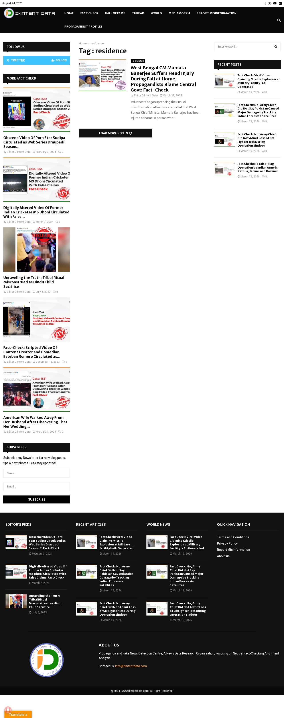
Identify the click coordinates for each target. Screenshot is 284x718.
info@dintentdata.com (131, 666)
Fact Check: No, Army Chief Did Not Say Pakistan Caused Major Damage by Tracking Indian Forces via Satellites (258, 110)
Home (69, 13)
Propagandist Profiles (83, 26)
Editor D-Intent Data (146, 95)
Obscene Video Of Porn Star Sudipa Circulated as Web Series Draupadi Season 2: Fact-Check (47, 542)
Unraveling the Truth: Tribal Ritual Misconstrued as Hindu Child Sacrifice (33, 282)
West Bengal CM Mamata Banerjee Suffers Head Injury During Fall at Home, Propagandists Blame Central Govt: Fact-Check (163, 79)
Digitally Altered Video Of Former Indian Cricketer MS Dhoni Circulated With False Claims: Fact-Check (48, 572)
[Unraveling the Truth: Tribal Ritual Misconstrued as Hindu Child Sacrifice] (36, 249)
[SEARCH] (276, 46)
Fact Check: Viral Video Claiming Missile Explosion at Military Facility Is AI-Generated (258, 81)
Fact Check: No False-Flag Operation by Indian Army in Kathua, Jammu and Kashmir (257, 167)
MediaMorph (179, 13)
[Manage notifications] (8, 710)
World (156, 13)
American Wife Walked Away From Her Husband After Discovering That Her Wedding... (35, 422)
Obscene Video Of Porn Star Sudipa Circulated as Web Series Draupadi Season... (34, 142)
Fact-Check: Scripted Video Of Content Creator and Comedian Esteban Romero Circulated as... (31, 352)
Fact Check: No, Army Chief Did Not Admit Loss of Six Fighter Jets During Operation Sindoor (256, 139)
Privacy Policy (227, 543)
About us (223, 556)
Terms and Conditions (233, 537)
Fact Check (89, 13)
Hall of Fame (115, 13)
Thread (138, 13)
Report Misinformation (217, 13)
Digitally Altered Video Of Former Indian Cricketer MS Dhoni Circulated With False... (36, 212)
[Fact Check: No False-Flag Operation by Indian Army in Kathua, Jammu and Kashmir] (224, 169)
